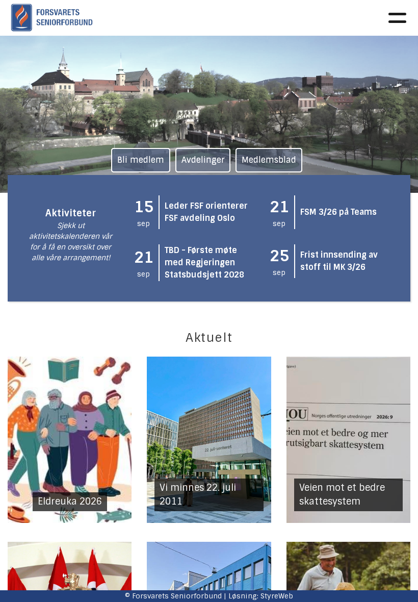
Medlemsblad (269, 160)
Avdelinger (202, 160)
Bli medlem (140, 160)
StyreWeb (276, 595)
